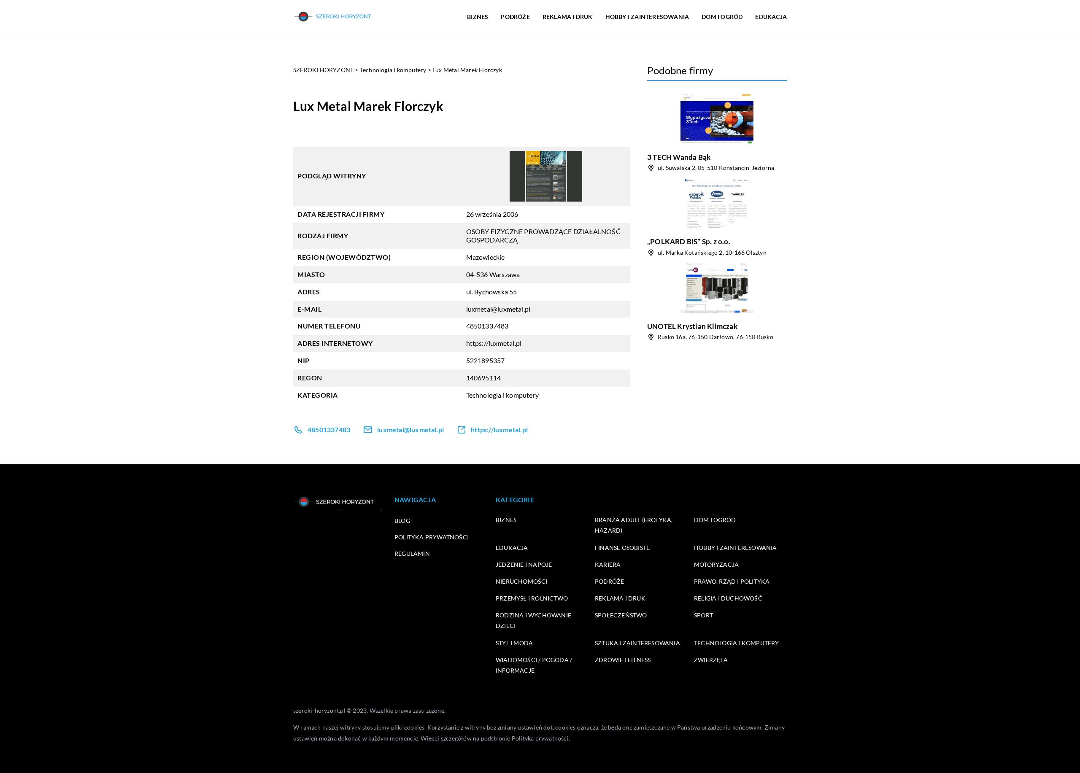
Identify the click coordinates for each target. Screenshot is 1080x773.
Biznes (506, 519)
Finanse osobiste (622, 547)
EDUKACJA (771, 16)
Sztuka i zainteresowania (637, 642)
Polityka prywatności (431, 537)
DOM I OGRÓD (722, 16)
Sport (703, 615)
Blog (402, 520)
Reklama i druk (620, 598)
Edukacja (512, 547)
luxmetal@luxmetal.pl (498, 309)
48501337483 (487, 326)
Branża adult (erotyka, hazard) (633, 525)
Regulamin (412, 553)
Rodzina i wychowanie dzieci (533, 620)
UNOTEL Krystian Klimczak (692, 326)
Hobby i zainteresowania (735, 547)
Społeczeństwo (621, 615)
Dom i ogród (715, 519)
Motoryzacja (716, 564)
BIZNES (477, 16)
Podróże (609, 581)
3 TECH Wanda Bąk (678, 157)
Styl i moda (514, 642)
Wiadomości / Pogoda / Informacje (534, 665)
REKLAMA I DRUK (568, 16)
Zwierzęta (711, 659)
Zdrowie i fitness (623, 659)
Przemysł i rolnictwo (532, 598)
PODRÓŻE (515, 16)
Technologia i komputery (502, 395)
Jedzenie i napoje (524, 564)
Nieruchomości (522, 581)
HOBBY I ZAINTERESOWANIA (647, 16)
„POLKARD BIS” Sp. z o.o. (688, 241)
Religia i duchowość (728, 598)
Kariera (608, 564)
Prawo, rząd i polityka (732, 581)
